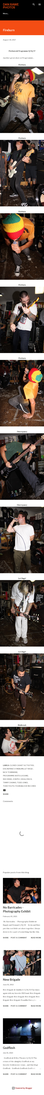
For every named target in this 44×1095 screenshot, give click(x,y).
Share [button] (6, 794)
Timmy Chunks (9, 782)
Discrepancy (9, 769)
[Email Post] (4, 791)
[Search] (33, 4)
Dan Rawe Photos (11, 6)
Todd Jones (22, 782)
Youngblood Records (25, 786)
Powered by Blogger (23, 1088)
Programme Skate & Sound (15, 776)
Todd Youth (8, 786)
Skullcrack (26, 779)
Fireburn (19, 769)
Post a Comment (19, 938)
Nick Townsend (10, 772)
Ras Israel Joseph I (11, 779)
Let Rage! (28, 769)
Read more (36, 938)
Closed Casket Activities (22, 765)
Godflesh (9, 1048)
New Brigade (11, 979)
